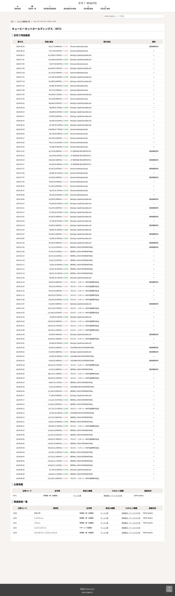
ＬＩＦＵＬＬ (38, 518)
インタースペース (40, 527)
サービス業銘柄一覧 (23, 21)
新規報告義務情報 (50, 8)
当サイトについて (88, 589)
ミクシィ (37, 522)
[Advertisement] (87, 566)
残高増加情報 (88, 8)
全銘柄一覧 (32, 8)
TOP (12, 21)
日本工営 (37, 513)
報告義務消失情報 (70, 8)
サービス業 (77, 495)
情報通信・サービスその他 (113, 495)
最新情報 (17, 8)
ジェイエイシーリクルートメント (45, 532)
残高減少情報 (105, 8)
